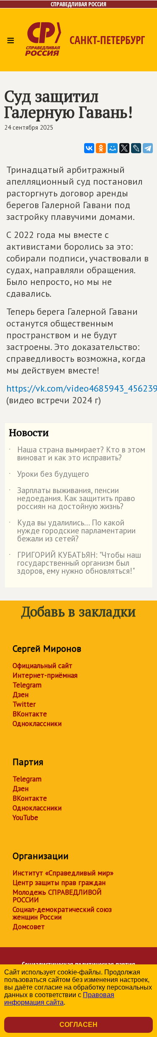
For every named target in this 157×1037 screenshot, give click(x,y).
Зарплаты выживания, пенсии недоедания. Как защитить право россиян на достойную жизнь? (72, 498)
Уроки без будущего (49, 475)
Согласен (78, 1024)
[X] (124, 148)
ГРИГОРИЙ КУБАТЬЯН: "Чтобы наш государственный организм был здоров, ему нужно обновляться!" (75, 563)
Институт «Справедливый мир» (63, 873)
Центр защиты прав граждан (59, 882)
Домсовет (29, 926)
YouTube (25, 817)
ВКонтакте (30, 714)
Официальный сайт (42, 665)
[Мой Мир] (113, 148)
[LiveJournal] (136, 148)
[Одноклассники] (101, 148)
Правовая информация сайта (59, 998)
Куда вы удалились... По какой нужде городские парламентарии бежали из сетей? (72, 531)
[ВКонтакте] (89, 148)
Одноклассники (37, 723)
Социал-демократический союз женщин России (62, 913)
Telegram (27, 685)
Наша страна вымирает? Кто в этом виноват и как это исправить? (77, 454)
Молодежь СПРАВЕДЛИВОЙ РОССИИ (57, 896)
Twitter (24, 704)
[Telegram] (148, 148)
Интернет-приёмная (45, 675)
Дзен (20, 694)
